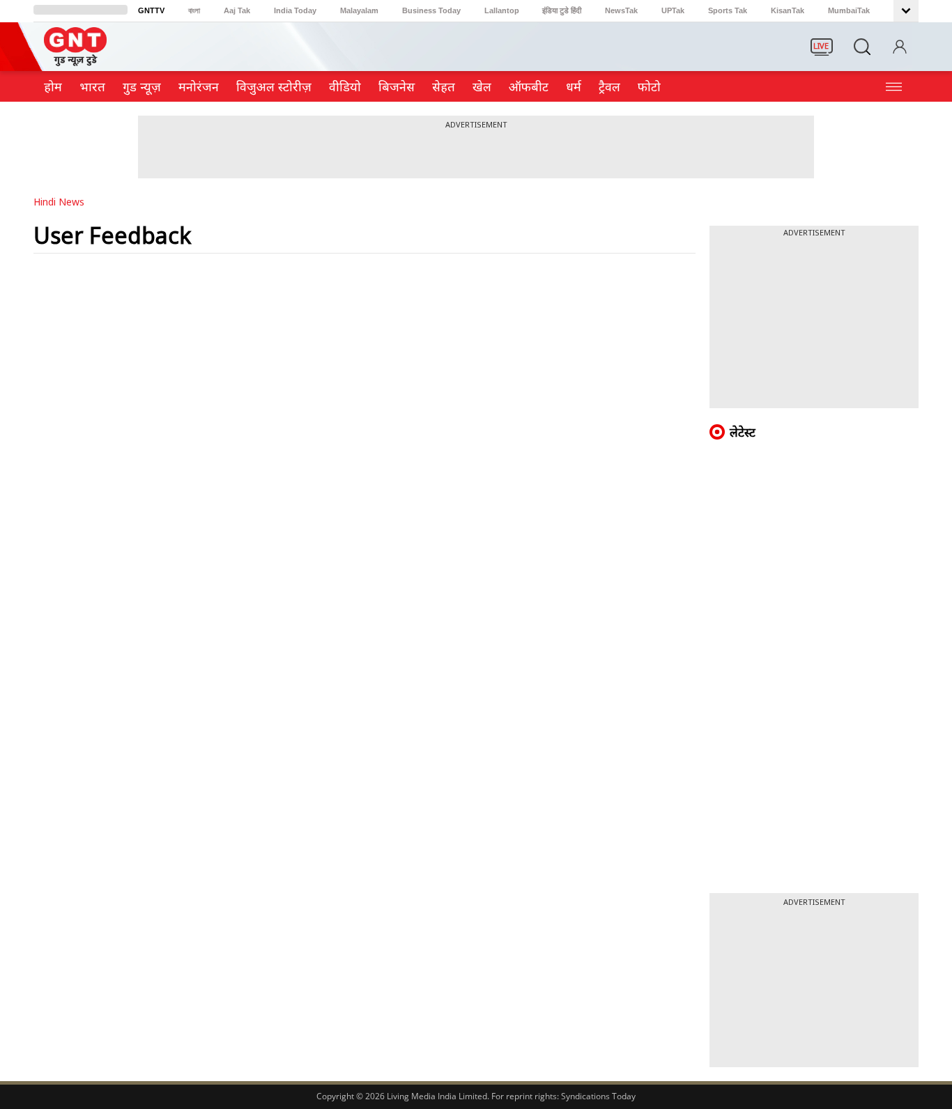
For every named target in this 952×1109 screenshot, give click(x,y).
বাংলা (194, 10)
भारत (92, 86)
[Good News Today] (75, 61)
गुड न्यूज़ (142, 86)
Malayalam (359, 10)
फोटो (649, 86)
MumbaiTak (849, 10)
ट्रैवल (609, 86)
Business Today (431, 10)
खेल (482, 86)
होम (53, 86)
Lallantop (501, 10)
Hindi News (58, 201)
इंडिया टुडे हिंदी (561, 10)
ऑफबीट (528, 86)
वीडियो (345, 86)
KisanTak (787, 10)
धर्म (573, 86)
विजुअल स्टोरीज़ (274, 86)
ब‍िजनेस (396, 86)
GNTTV (151, 10)
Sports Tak (727, 10)
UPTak (672, 10)
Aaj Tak (237, 10)
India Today (295, 10)
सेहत (443, 86)
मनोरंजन (198, 86)
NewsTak (621, 10)
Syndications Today (598, 1096)
